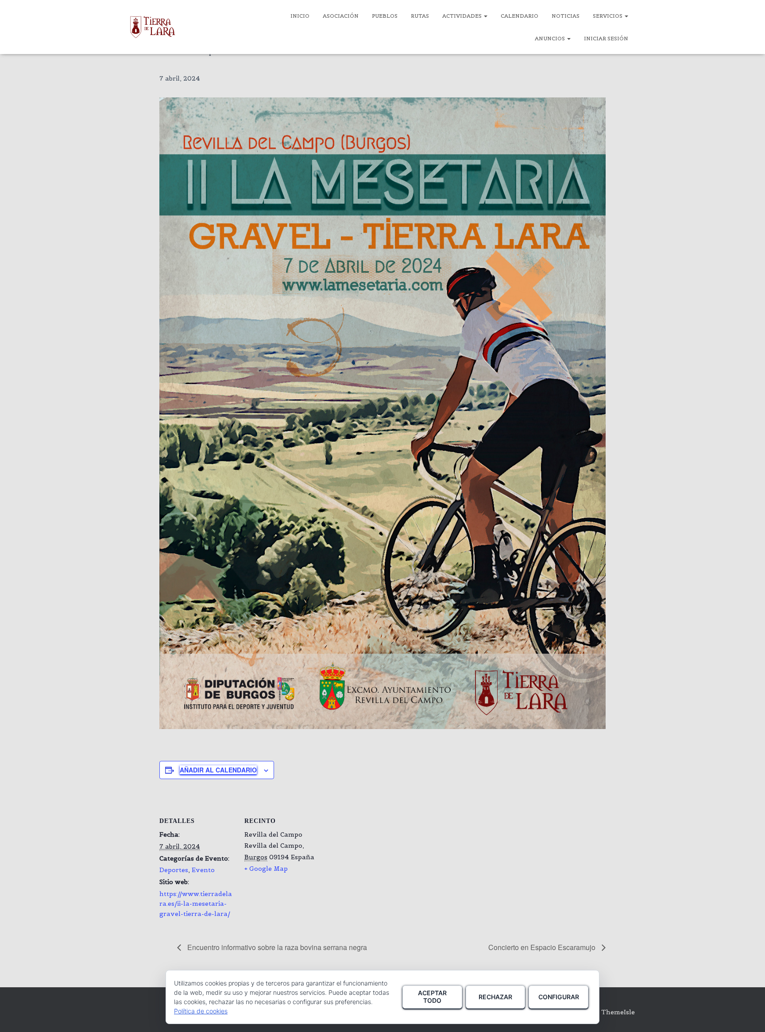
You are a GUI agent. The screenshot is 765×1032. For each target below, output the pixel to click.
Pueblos (385, 15)
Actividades (462, 15)
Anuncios (550, 38)
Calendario (519, 15)
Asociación (341, 15)
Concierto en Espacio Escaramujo (542, 947)
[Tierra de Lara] (153, 27)
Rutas (420, 15)
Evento (203, 870)
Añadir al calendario (218, 769)
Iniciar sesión (606, 38)
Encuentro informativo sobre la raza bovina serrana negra (276, 947)
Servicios (608, 15)
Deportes (173, 870)
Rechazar (495, 997)
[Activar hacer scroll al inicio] (747, 1014)
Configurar (558, 997)
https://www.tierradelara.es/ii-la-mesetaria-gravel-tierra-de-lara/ (195, 904)
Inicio (299, 15)
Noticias (566, 15)
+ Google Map (266, 869)
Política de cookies (201, 1011)
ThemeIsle (618, 1012)
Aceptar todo (432, 996)
